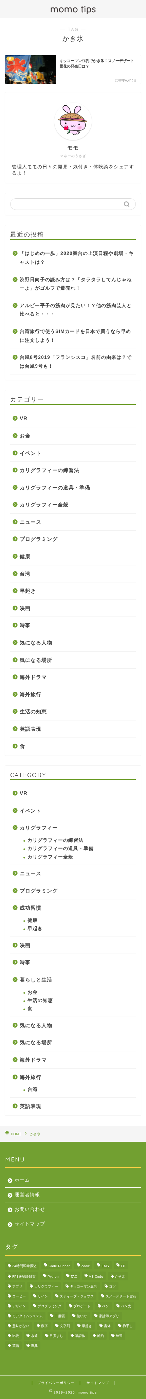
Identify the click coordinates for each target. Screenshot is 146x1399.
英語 (15, 1346)
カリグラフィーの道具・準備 (55, 487)
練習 (119, 1336)
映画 (25, 608)
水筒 (34, 1336)
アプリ (17, 1286)
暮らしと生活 (36, 980)
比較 (15, 1336)
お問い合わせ (30, 1209)
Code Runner (59, 1266)
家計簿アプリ (109, 1316)
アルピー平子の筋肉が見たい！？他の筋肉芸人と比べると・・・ (76, 310)
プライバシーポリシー (56, 1383)
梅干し (128, 1326)
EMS (105, 1266)
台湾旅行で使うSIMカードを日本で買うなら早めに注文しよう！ (75, 336)
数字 (44, 1326)
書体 (107, 1326)
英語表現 (30, 729)
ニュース (30, 522)
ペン (105, 1306)
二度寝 (60, 1316)
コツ (112, 1286)
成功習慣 (30, 908)
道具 (34, 1346)
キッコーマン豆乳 (83, 1286)
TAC (74, 1276)
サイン (43, 1296)
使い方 (82, 1316)
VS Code (96, 1276)
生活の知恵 (33, 711)
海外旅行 (30, 694)
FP (123, 1266)
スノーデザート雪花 (121, 1296)
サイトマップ (30, 1224)
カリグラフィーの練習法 (49, 470)
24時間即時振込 (24, 1266)
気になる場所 (36, 660)
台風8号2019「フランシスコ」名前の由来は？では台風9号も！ (76, 362)
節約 (100, 1336)
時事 (25, 625)
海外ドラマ (33, 677)
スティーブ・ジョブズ (77, 1296)
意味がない (20, 1326)
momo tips (73, 8)
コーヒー (19, 1296)
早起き (28, 591)
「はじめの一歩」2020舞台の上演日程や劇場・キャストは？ (77, 258)
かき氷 (120, 1276)
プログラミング (39, 539)
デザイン (19, 1306)
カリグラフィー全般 (44, 504)
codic (85, 1266)
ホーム (22, 1180)
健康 (25, 556)
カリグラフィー (39, 828)
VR (24, 418)
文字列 (65, 1326)
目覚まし (56, 1336)
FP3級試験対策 (24, 1276)
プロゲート (81, 1306)
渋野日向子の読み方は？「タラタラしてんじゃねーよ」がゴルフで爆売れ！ (76, 284)
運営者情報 (27, 1194)
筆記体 (80, 1336)
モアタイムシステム (27, 1316)
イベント (30, 453)
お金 (25, 436)
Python (53, 1276)
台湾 (25, 574)
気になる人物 (36, 642)
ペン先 (126, 1306)
